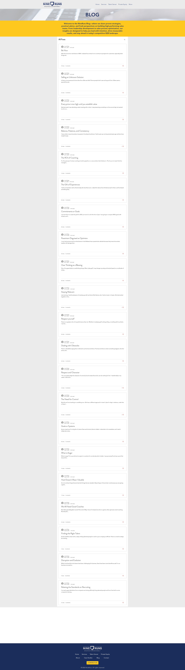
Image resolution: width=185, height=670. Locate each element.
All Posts (62, 39)
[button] (124, 39)
